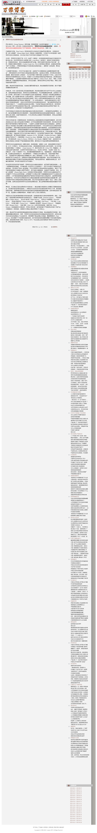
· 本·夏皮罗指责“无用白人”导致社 (78, 403)
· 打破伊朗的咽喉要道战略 (76, 612)
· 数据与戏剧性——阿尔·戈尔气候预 (79, 437)
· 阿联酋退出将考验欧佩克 (76, 610)
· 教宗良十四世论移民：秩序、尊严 (79, 335)
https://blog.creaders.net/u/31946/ (14, 33)
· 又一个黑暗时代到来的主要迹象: (78, 327)
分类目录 (73, 235)
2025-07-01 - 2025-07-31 (76, 813)
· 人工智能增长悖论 (75, 718)
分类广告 (83, 4)
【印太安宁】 (73, 238)
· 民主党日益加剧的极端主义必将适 (79, 302)
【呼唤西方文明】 (74, 737)
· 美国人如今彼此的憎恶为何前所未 (79, 530)
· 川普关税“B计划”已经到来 (77, 608)
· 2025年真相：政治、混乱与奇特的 (79, 321)
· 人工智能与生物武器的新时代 (78, 394)
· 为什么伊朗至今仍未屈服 (76, 365)
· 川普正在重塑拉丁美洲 (76, 701)
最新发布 (73, 192)
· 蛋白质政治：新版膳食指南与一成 (79, 348)
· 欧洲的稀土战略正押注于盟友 (78, 515)
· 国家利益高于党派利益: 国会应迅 (78, 483)
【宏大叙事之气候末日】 (76, 434)
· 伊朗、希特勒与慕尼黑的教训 (78, 363)
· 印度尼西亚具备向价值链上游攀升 (79, 510)
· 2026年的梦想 (74, 732)
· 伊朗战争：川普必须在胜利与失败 (79, 369)
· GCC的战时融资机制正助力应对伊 (79, 681)
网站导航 (56, 827)
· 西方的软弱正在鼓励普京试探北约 (79, 424)
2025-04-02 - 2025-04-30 (76, 818)
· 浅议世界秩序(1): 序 (75, 314)
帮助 (88, 16)
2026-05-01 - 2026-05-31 (76, 794)
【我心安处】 (73, 329)
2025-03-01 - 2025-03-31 (76, 820)
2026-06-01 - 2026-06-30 (76, 792)
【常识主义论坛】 (74, 517)
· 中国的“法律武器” (75, 430)
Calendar (73, 63)
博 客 (66, 4)
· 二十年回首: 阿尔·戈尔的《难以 (78, 435)
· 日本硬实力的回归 (75, 257)
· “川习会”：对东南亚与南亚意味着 (79, 249)
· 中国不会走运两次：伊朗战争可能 (79, 426)
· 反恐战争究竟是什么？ (76, 504)
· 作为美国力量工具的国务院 (77, 466)
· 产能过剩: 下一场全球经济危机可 (78, 304)
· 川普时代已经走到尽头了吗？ (78, 458)
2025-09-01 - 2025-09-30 (76, 809)
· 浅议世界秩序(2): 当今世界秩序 (78, 312)
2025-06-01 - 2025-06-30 (76, 814)
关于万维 (90, 1)
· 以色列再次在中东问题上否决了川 (79, 282)
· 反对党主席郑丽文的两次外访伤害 (79, 597)
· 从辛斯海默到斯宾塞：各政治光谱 (79, 274)
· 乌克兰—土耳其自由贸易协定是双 (79, 756)
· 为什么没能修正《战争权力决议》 (79, 468)
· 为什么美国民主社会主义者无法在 (79, 293)
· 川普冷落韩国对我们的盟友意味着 (79, 268)
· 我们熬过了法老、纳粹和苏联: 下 (78, 529)
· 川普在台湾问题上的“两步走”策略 (78, 200)
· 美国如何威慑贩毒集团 (76, 251)
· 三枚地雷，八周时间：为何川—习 (79, 591)
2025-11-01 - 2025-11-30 (76, 805)
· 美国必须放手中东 (75, 682)
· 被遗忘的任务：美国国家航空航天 (79, 485)
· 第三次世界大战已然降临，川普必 (79, 481)
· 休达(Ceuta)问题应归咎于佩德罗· (78, 751)
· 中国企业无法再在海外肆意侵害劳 (79, 565)
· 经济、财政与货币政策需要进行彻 (79, 616)
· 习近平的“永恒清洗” (75, 567)
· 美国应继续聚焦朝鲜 (75, 487)
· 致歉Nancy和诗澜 (74, 340)
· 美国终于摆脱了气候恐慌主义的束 (79, 441)
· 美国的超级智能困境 (75, 470)
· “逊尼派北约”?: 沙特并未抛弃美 (78, 272)
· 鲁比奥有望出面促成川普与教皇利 (79, 333)
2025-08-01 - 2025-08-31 (76, 811)
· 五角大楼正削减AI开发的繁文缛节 (79, 460)
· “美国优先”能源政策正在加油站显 (79, 445)
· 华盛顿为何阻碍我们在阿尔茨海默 (79, 344)
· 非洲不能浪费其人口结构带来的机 (79, 506)
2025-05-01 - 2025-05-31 (76, 816)
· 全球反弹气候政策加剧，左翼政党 (79, 449)
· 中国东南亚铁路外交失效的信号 (78, 576)
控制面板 (33, 16)
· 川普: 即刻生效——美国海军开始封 (79, 553)
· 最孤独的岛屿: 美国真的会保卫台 (78, 589)
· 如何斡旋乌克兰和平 (75, 624)
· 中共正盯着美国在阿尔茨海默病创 (79, 561)
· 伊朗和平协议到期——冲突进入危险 (79, 358)
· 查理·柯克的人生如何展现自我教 (78, 388)
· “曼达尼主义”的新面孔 (76, 397)
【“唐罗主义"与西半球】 (76, 684)
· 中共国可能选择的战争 (76, 584)
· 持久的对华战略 (74, 650)
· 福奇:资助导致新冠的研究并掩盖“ (79, 439)
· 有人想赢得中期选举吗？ (76, 301)
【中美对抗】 (73, 643)
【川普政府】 (73, 454)
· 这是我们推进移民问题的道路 (78, 464)
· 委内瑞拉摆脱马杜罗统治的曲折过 (79, 696)
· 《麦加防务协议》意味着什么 (78, 667)
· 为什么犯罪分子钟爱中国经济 (78, 415)
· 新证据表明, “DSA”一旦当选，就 (78, 536)
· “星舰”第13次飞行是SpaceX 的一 (78, 724)
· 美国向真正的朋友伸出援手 (77, 736)
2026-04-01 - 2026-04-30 (76, 795)
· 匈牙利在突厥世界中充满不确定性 (79, 739)
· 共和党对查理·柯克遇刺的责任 (78, 378)
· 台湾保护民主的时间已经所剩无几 (79, 586)
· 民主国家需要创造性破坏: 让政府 (78, 519)
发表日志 (26, 16)
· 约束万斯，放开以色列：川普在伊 (79, 367)
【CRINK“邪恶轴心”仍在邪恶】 (78, 413)
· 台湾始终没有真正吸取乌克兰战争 (79, 595)
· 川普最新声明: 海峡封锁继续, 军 (78, 549)
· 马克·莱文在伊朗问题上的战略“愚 (79, 361)
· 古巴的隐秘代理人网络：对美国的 (79, 694)
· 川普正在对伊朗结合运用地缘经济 (79, 354)
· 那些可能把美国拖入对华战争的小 (79, 593)
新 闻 (49, 4)
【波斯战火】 (73, 350)
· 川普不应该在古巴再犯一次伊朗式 (79, 692)
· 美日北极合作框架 (75, 244)
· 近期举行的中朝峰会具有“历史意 (78, 240)
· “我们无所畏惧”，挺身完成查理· (78, 390)
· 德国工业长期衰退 (75, 753)
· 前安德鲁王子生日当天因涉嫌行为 (79, 263)
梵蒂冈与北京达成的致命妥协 (14, 39)
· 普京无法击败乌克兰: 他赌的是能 (78, 641)
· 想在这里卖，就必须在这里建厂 (78, 472)
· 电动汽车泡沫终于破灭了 (76, 447)
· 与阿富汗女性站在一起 (76, 525)
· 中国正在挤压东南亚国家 (76, 570)
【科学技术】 (73, 705)
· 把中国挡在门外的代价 (76, 295)
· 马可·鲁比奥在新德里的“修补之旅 (79, 242)
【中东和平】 (73, 663)
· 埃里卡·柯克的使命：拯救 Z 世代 (78, 380)
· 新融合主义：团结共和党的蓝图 (78, 534)
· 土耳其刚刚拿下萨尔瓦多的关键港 (79, 502)
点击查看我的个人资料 (79, 60)
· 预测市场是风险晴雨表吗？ (77, 614)
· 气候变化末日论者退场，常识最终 (79, 453)
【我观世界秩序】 (74, 308)
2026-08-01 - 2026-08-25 (76, 788)
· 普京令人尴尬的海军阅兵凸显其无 (79, 633)
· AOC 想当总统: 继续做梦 (76, 306)
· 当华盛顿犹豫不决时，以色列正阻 (79, 278)
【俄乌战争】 (73, 622)
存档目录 (73, 785)
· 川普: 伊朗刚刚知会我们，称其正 (78, 546)
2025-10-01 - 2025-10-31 (76, 807)
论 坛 (74, 4)
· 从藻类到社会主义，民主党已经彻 (79, 409)
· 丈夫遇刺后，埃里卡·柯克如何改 (78, 382)
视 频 (58, 4)
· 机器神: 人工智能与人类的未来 (78, 720)
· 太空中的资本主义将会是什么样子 (79, 407)
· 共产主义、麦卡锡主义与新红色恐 (79, 297)
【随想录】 (73, 726)
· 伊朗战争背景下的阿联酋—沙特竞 (79, 677)
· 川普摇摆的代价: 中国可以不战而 (78, 599)
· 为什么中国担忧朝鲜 (75, 428)
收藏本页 (29, 33)
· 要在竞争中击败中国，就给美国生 (79, 652)
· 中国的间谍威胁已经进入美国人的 (79, 418)
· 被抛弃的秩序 (74, 310)
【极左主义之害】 (74, 287)
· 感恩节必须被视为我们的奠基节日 (79, 339)
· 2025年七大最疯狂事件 (76, 320)
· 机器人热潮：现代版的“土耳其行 (78, 711)
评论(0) (45, 227)
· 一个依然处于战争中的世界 (77, 316)
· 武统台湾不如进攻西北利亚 (77, 734)
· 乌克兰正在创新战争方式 (76, 639)
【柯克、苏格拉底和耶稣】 (77, 371)
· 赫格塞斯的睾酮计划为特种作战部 (79, 540)
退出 (94, 16)
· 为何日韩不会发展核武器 (76, 253)
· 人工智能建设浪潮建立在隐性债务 (79, 715)
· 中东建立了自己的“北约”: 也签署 (78, 462)
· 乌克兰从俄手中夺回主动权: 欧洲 (78, 631)
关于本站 (35, 827)
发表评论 (55, 227)
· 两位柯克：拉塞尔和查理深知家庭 (79, 377)
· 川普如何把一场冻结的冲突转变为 (79, 479)
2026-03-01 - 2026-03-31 (76, 797)
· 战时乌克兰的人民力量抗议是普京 (79, 637)
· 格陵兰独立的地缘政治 (76, 492)
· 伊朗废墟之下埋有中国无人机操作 (79, 568)
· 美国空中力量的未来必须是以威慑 (79, 489)
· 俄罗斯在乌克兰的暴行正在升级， (79, 420)
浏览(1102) (35, 227)
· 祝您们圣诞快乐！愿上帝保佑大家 (79, 337)
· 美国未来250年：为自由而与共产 (78, 396)
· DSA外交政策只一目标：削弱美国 (79, 291)
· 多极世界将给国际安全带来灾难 (78, 494)
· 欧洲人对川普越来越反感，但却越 (79, 745)
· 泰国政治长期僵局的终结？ (77, 204)
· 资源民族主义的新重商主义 (77, 605)
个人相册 (40, 16)
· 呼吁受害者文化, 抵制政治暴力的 (78, 373)
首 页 (41, 4)
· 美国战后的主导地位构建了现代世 (79, 578)
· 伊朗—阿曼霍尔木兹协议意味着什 (79, 679)
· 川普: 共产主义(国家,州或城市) (78, 544)
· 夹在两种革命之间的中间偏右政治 (79, 523)
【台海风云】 (73, 580)
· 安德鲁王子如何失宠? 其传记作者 (79, 264)
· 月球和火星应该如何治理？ (77, 196)
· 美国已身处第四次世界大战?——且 (79, 508)
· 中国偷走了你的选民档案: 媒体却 (78, 646)
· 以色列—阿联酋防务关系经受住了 (79, 675)
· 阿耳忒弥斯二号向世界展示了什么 (79, 491)
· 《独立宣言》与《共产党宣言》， (79, 399)
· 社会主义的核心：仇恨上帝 (77, 289)
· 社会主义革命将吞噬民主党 (77, 405)
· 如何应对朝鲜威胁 (75, 416)
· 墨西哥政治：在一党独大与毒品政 (79, 198)
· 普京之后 (72, 432)
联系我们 (82, 1)
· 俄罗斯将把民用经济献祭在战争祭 (79, 627)
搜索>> (16, 16)
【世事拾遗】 (73, 259)
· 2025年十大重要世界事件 (76, 325)
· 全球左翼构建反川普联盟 (76, 411)
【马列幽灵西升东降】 (76, 392)
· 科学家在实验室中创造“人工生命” (79, 717)
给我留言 (48, 16)
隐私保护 (61, 827)
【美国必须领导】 (74, 475)
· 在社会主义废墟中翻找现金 (77, 699)
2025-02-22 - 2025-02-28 (76, 822)
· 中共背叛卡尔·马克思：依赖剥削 (78, 572)
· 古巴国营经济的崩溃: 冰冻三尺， (78, 703)
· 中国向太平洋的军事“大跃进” (77, 662)
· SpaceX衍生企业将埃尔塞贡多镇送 (79, 261)
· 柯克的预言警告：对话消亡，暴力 (79, 384)
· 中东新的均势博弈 (75, 511)
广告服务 (75, 1)
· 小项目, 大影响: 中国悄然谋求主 (78, 698)
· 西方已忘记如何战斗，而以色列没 (79, 276)
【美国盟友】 (73, 266)
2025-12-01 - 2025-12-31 (76, 803)
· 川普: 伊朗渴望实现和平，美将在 (78, 555)
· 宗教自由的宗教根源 (75, 331)
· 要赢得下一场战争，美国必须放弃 (79, 648)
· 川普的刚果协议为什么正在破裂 (78, 620)
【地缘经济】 (73, 601)
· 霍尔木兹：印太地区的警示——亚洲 (79, 245)
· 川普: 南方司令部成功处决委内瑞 (78, 542)
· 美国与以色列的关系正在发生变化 (79, 285)
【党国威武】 (73, 559)
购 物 (91, 4)
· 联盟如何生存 (74, 270)
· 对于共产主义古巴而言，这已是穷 (79, 247)
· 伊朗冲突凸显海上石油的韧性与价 (79, 359)
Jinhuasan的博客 (70, 30)
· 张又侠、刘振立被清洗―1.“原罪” (78, 728)
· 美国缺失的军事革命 (75, 456)
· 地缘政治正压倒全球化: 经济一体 (78, 318)
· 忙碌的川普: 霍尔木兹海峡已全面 (78, 551)
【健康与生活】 (74, 342)
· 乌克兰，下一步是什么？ (76, 635)
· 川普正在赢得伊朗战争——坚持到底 (79, 206)
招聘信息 (51, 827)
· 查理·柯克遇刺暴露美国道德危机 (78, 375)
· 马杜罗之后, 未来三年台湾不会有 (78, 730)
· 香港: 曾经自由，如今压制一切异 (78, 574)
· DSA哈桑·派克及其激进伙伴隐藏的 (79, 299)
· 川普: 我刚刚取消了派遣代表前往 (78, 548)
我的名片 (73, 37)
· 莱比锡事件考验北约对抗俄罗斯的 (79, 741)
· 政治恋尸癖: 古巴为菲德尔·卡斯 (78, 688)
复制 (24, 33)
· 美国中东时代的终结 (75, 665)
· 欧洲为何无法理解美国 (76, 255)
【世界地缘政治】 (74, 496)
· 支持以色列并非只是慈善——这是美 (79, 280)
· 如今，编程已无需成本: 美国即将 (78, 202)
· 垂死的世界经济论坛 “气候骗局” (78, 443)
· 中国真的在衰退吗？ (75, 563)
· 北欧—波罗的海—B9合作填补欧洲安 (79, 755)
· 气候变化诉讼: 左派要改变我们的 (78, 451)
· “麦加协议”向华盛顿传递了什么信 (79, 477)
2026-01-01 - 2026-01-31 (76, 801)
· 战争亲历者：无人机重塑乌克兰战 (79, 629)
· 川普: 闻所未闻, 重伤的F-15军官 (78, 557)
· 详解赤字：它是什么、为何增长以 (79, 527)
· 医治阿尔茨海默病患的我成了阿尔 (79, 346)
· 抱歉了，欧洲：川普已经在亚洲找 (79, 283)
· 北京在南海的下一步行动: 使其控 (78, 587)
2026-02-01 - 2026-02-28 (76, 799)
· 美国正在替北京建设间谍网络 (78, 658)
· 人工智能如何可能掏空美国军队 (78, 713)
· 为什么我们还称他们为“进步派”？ (79, 401)
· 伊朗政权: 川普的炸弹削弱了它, (78, 356)
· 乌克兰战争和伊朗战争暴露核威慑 (79, 195)
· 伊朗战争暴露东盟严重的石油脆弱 (79, 618)
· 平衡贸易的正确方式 (75, 473)
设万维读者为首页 (30, 1)
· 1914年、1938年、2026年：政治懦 (79, 323)
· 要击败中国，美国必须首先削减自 (79, 656)
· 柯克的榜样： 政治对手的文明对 (78, 386)
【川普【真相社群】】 (76, 538)
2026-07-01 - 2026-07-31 (76, 790)
